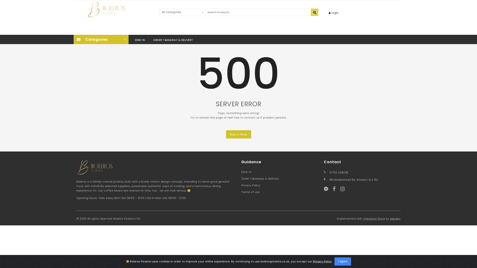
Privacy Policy (250, 185)
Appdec (395, 219)
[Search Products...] (314, 12)
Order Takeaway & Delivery (260, 179)
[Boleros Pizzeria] (107, 9)
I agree (342, 261)
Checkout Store (374, 219)
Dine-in (246, 172)
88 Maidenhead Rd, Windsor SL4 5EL (353, 180)
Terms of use (250, 192)
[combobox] (182, 12)
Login (335, 13)
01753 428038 (338, 172)
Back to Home (238, 134)
